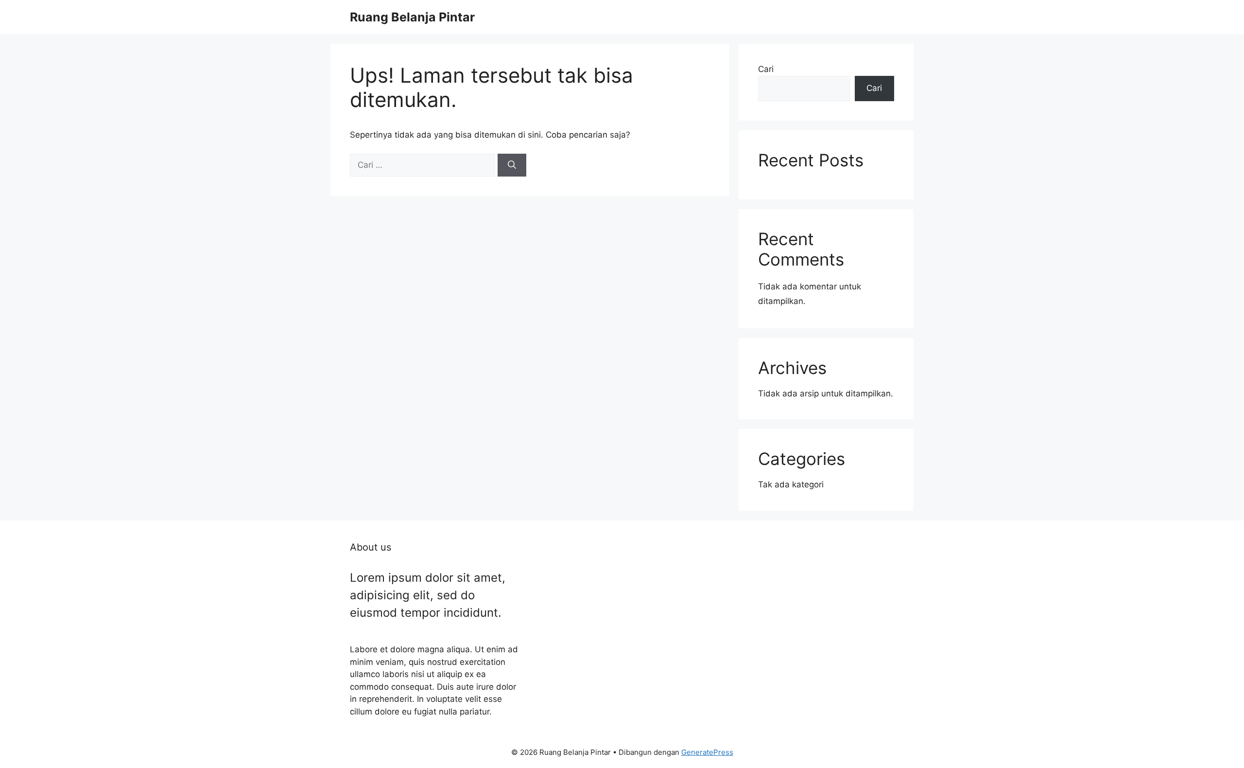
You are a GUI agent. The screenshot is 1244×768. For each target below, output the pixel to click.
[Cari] (512, 165)
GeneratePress (707, 752)
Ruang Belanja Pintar (412, 17)
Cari (766, 69)
